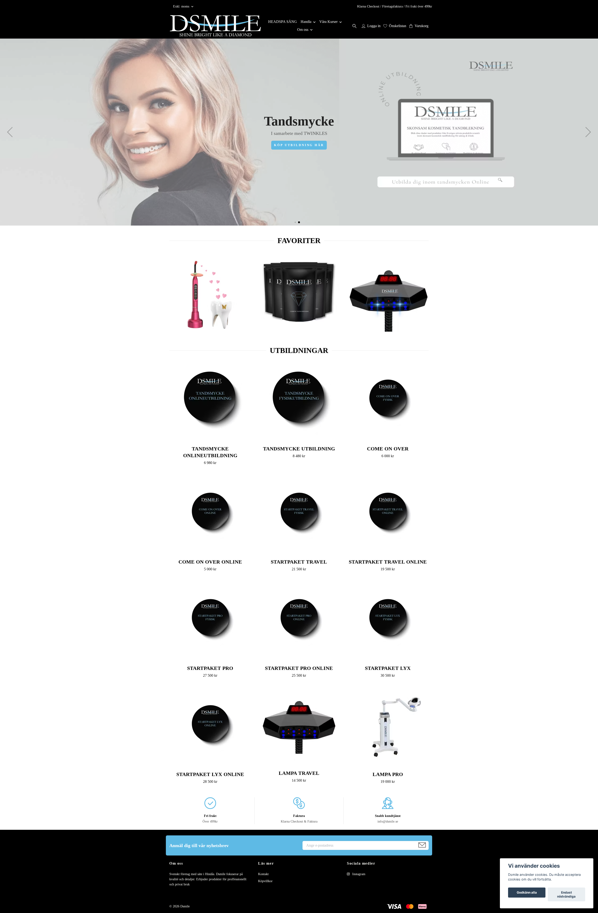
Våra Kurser (328, 22)
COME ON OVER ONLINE (210, 562)
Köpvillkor (265, 881)
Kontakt (263, 874)
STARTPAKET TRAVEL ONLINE (388, 562)
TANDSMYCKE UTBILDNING (299, 449)
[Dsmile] (216, 26)
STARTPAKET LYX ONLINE (210, 774)
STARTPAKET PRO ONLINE (299, 668)
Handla (306, 22)
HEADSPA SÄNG (282, 22)
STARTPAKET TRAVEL (299, 562)
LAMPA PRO (388, 774)
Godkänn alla (527, 893)
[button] (295, 222)
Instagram (358, 874)
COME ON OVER (388, 449)
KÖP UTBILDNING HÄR (299, 145)
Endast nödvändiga (566, 894)
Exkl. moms (181, 6)
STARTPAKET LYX (388, 668)
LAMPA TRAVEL (299, 773)
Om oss (302, 30)
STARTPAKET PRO (210, 668)
